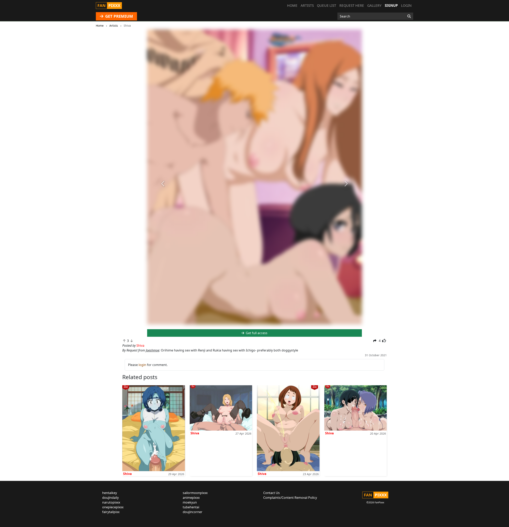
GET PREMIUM (118, 16)
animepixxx (191, 497)
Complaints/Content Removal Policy (290, 497)
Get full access (256, 333)
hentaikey (109, 493)
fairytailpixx (110, 512)
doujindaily (110, 497)
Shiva (127, 474)
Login (406, 5)
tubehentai (191, 507)
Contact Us (271, 493)
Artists (307, 5)
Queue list (326, 5)
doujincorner (192, 512)
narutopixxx (111, 502)
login (142, 365)
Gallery (374, 5)
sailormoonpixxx (195, 493)
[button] (163, 183)
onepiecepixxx (112, 507)
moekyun (190, 502)
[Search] (409, 16)
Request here (351, 5)
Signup (391, 5)
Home (292, 5)
